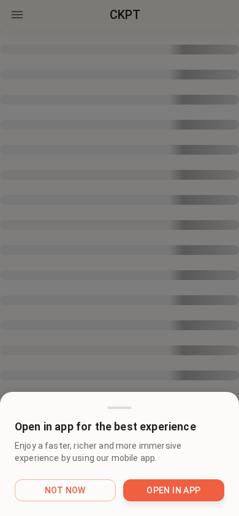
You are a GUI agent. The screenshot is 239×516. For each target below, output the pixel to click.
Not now (65, 490)
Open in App (173, 490)
